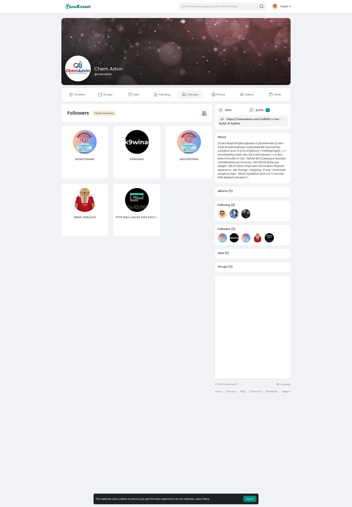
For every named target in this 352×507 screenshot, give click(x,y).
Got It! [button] (250, 499)
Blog (242, 391)
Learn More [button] (202, 499)
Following (224, 204)
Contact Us (256, 391)
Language (285, 384)
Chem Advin (108, 69)
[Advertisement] (253, 301)
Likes (221, 253)
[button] (222, 6)
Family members (104, 113)
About (218, 391)
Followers (224, 229)
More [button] (285, 391)
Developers (272, 391)
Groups (223, 266)
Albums (223, 191)
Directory (231, 391)
